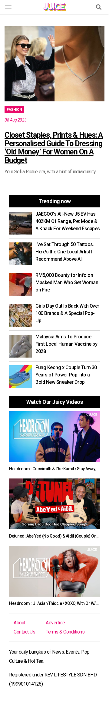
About (19, 623)
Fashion (14, 110)
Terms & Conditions (65, 632)
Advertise (55, 623)
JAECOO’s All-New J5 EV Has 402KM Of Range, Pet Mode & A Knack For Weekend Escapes (67, 221)
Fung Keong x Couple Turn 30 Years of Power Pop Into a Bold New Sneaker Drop (66, 375)
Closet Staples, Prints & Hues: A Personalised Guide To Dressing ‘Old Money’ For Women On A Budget (54, 148)
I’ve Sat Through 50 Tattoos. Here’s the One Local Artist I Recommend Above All (64, 252)
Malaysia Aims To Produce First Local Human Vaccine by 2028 (66, 344)
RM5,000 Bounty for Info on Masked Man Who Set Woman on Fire (66, 282)
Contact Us (24, 632)
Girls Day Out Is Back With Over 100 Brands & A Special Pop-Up (67, 313)
